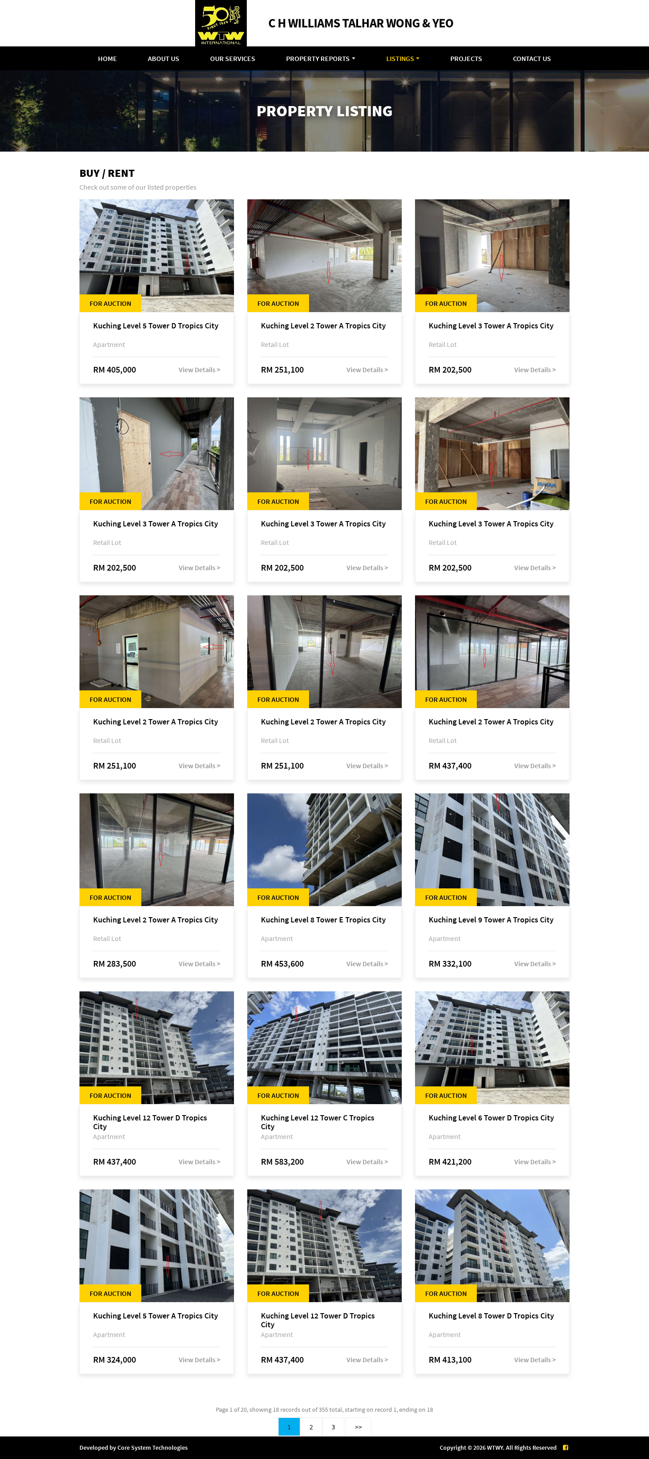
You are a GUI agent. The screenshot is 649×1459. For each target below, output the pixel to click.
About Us (163, 58)
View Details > (199, 369)
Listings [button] (400, 58)
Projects (466, 58)
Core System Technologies (152, 1447)
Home (107, 58)
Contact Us (532, 58)
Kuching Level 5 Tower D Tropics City (156, 326)
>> (358, 1426)
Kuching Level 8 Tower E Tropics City (323, 920)
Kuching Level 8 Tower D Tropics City (491, 1316)
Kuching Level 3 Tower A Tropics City (491, 326)
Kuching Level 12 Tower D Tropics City (150, 1122)
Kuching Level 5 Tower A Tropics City (155, 1316)
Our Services (232, 58)
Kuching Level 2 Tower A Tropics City (323, 326)
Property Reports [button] (318, 58)
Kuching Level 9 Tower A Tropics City (491, 920)
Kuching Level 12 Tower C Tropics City (317, 1122)
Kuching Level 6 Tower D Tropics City (491, 1118)
